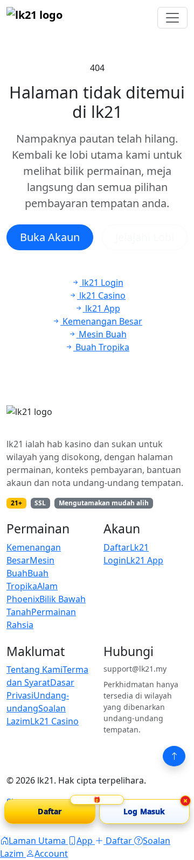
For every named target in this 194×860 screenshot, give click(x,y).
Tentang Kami (34, 669)
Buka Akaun (50, 237)
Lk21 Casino (54, 721)
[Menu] (172, 18)
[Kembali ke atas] (174, 756)
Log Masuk (144, 811)
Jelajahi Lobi (144, 237)
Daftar (116, 547)
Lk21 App (144, 560)
